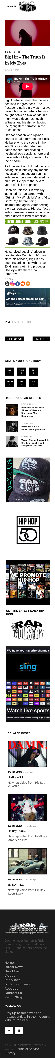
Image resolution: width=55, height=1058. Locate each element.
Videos (10, 975)
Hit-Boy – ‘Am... (17, 830)
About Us (11, 988)
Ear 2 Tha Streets (18, 984)
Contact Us (13, 993)
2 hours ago (27, 404)
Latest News (14, 967)
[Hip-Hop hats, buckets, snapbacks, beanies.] (27, 233)
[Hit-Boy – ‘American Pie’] (27, 807)
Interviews (12, 980)
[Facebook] (17, 283)
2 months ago (30, 826)
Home (9, 962)
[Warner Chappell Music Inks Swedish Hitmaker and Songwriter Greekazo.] (12, 441)
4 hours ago (27, 423)
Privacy (10, 1053)
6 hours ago (27, 436)
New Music (13, 971)
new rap (9, 52)
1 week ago (28, 772)
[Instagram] (12, 283)
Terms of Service (27, 1049)
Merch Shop (14, 997)
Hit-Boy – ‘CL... (17, 777)
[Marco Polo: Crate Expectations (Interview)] (12, 426)
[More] (28, 283)
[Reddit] (22, 283)
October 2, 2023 (12, 70)
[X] (7, 283)
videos (17, 52)
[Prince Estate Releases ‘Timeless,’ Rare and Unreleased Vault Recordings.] (12, 410)
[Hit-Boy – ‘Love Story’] (27, 861)
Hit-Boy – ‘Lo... (16, 884)
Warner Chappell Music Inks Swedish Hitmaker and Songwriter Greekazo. (35, 443)
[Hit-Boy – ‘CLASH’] (27, 754)
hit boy (26, 322)
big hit (16, 322)
